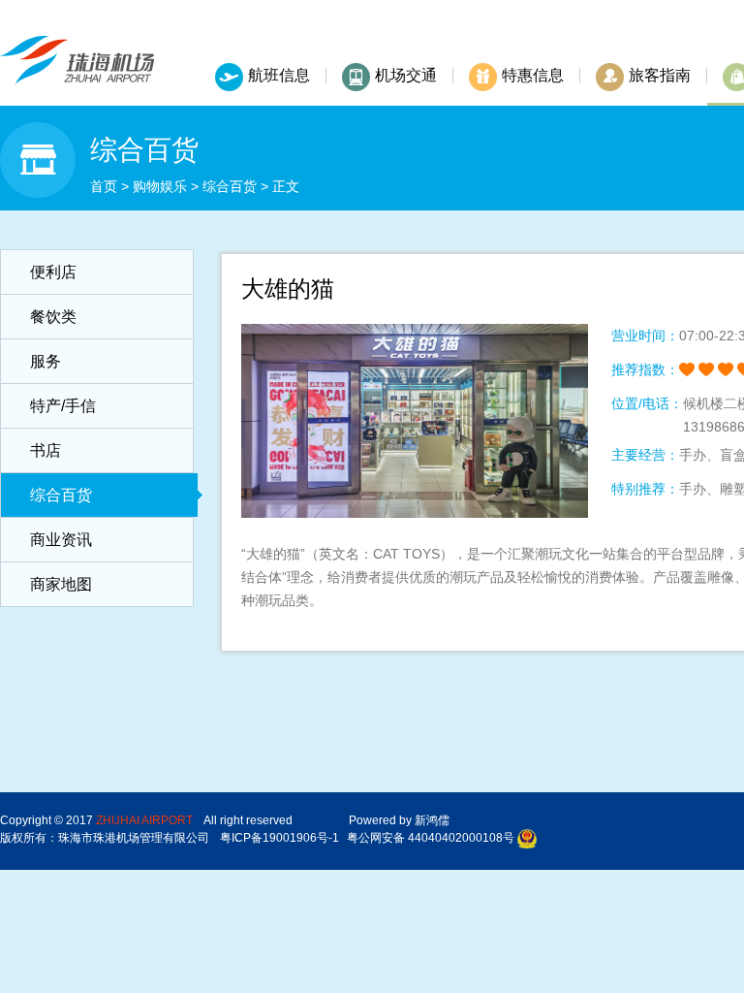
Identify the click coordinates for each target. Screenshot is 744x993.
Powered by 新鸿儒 (399, 820)
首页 (103, 186)
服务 (45, 361)
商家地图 (61, 584)
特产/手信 (63, 406)
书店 (45, 450)
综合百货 (229, 186)
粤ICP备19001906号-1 (279, 838)
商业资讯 (61, 539)
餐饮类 (53, 316)
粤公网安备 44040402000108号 (430, 838)
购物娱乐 (160, 186)
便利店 (53, 272)
